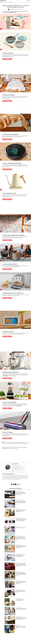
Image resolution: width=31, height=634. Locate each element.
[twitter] (15, 484)
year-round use (7, 98)
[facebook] (13, 484)
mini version (7, 56)
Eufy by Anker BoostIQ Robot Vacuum (12, 163)
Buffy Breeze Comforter (9, 95)
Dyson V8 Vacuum (8, 432)
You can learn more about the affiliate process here (10, 12)
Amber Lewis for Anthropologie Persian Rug (14, 235)
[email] (19, 484)
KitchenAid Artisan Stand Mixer (11, 372)
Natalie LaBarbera (15, 463)
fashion (1, 2)
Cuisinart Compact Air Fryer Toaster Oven (13, 293)
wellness (11, 2)
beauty (5, 2)
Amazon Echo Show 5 (8, 331)
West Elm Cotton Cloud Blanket (10, 134)
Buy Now (7, 139)
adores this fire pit (17, 265)
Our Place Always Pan (8, 53)
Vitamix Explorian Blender (9, 402)
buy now (7, 199)
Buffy (30, 92)
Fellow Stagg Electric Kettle (9, 193)
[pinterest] (1, 29)
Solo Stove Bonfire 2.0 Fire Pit (10, 264)
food (8, 2)
